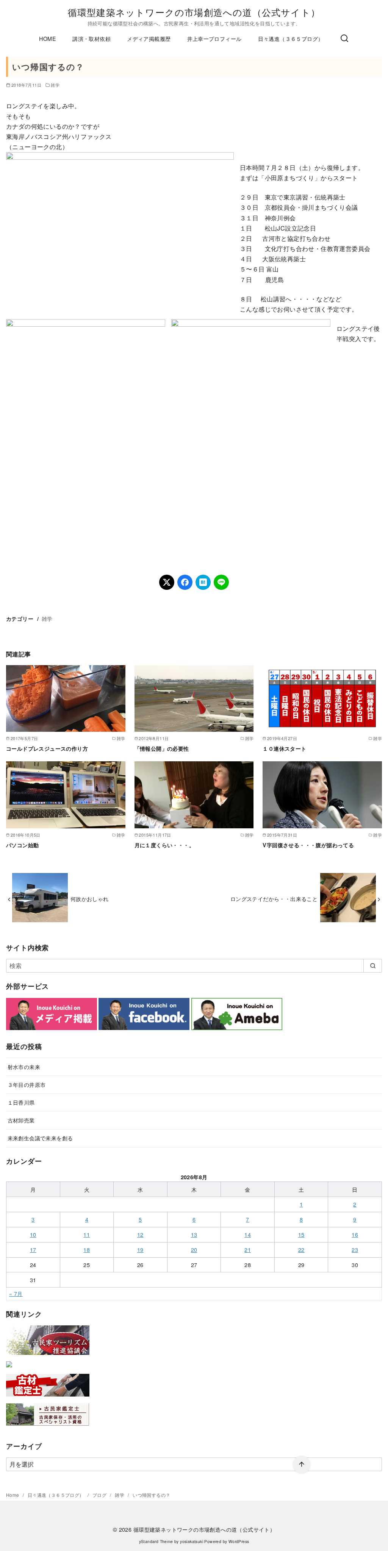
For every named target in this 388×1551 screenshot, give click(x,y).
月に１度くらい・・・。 (164, 845)
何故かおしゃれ (89, 899)
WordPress (238, 1541)
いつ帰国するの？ (151, 1495)
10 (33, 1234)
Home (13, 1495)
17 (33, 1249)
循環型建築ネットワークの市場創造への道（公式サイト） (194, 12)
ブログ (100, 1495)
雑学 (55, 85)
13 (194, 1234)
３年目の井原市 (27, 1084)
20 (194, 1249)
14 (247, 1234)
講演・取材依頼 (91, 38)
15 (301, 1234)
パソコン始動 (22, 845)
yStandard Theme (156, 1541)
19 (140, 1249)
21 (247, 1249)
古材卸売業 (21, 1120)
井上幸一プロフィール (214, 38)
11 (86, 1234)
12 (140, 1234)
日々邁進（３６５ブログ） (291, 38)
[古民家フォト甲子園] (9, 1368)
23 (355, 1249)
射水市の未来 (24, 1067)
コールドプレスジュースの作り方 (47, 748)
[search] (372, 966)
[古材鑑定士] (47, 1398)
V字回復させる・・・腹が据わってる (308, 845)
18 (86, 1249)
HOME (47, 38)
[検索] (344, 39)
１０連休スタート (284, 748)
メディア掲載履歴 (149, 38)
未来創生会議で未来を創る (40, 1138)
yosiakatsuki (191, 1541)
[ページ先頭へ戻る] (301, 1464)
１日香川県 (21, 1102)
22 (301, 1249)
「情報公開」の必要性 (162, 748)
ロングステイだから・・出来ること (274, 899)
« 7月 (16, 1293)
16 (355, 1234)
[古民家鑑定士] (47, 1427)
